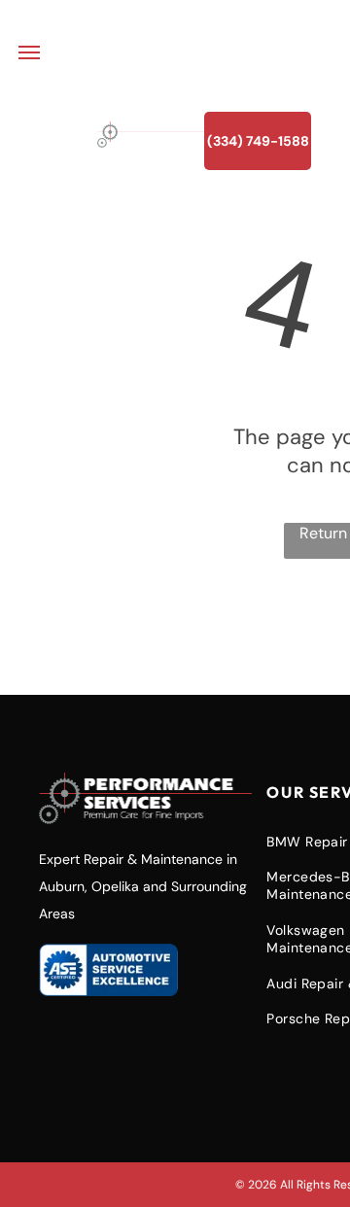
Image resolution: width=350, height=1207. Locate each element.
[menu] (29, 52)
